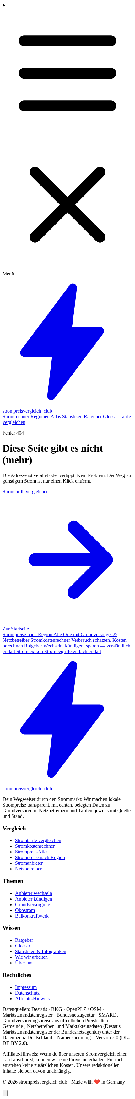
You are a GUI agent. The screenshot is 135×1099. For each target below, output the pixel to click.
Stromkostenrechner (35, 846)
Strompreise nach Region (40, 857)
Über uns (24, 962)
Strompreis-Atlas (31, 851)
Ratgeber (93, 416)
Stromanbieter (29, 863)
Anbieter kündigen (33, 899)
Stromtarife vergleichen (38, 840)
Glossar (111, 416)
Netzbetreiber (28, 868)
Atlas (56, 416)
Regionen (40, 416)
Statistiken (73, 416)
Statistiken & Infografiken (40, 951)
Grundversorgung (32, 904)
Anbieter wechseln (33, 893)
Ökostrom (25, 910)
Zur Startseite (16, 628)
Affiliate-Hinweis (32, 998)
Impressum (26, 987)
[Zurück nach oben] (5, 1093)
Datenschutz (27, 993)
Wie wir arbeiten (31, 957)
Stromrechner (16, 416)
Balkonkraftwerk (32, 916)
